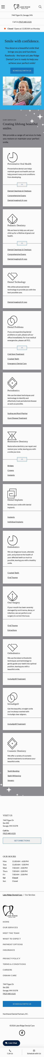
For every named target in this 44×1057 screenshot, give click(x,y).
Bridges (11, 465)
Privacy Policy (11, 958)
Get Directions (22, 840)
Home (6, 922)
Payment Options (13, 944)
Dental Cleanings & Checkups (19, 191)
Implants (11, 475)
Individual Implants (15, 522)
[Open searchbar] (40, 6)
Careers (7, 970)
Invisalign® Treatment (17, 679)
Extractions (12, 630)
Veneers (11, 780)
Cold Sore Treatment (16, 354)
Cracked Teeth (13, 359)
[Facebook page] (22, 1033)
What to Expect (12, 939)
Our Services (10, 927)
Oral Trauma (13, 577)
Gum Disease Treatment (17, 418)
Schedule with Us (22, 70)
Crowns (11, 470)
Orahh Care (10, 975)
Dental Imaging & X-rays (17, 200)
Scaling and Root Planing (17, 413)
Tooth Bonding (13, 771)
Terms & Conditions (14, 964)
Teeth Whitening (14, 776)
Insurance (9, 950)
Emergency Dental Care (17, 363)
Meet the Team (11, 933)
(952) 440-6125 (25, 22)
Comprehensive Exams (17, 195)
